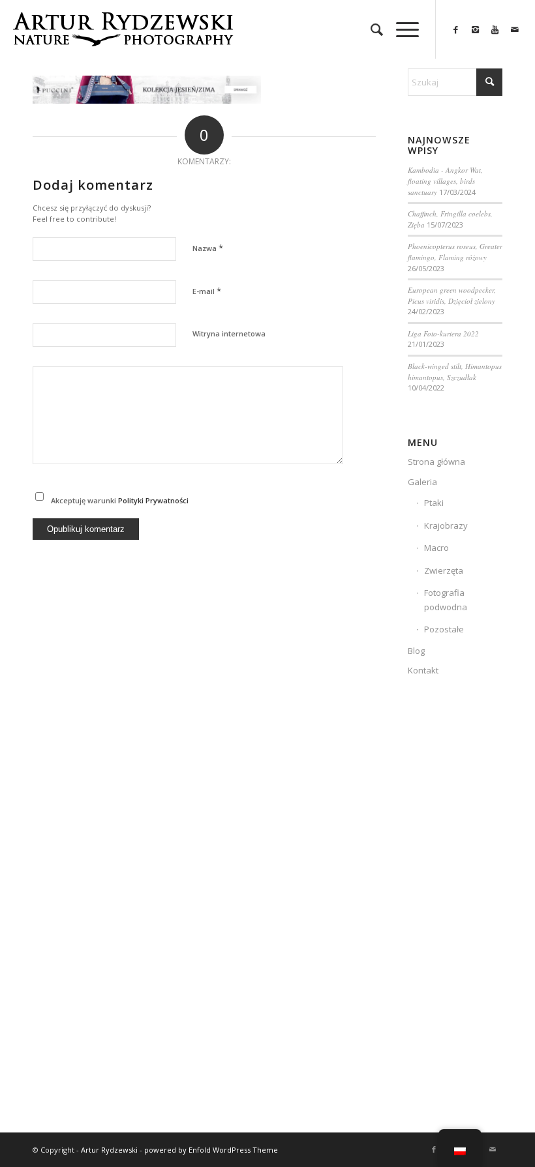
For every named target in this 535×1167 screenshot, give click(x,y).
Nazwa (207, 248)
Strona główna (436, 461)
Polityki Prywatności (153, 500)
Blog (416, 651)
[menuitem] (370, 29)
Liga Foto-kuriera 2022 (443, 333)
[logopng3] (122, 39)
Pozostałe (444, 629)
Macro (436, 548)
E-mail (206, 291)
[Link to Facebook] (456, 29)
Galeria (422, 482)
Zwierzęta (443, 570)
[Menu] (401, 29)
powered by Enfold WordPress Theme (211, 1150)
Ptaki (434, 503)
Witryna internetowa (229, 333)
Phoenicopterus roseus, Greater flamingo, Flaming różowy (455, 251)
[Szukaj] (370, 29)
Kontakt (423, 670)
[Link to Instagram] (475, 29)
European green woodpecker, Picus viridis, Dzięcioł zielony (452, 295)
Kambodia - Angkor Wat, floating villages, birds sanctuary (445, 180)
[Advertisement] (455, 911)
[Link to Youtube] (495, 29)
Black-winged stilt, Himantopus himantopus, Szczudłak (455, 371)
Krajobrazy (446, 525)
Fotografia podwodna (445, 599)
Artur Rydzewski (109, 1150)
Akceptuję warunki (120, 500)
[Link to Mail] (515, 29)
